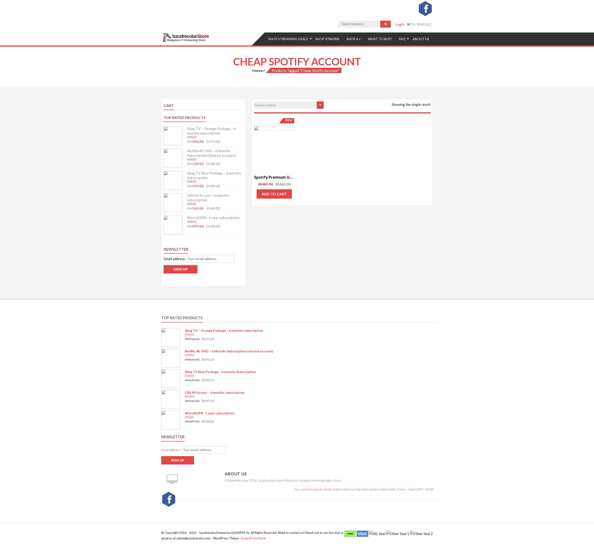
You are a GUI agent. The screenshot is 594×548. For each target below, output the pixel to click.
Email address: (175, 259)
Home (257, 70)
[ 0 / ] (420, 24)
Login (399, 24)
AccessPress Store (253, 538)
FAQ (402, 39)
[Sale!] (274, 146)
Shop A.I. (353, 39)
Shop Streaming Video (288, 39)
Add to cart (274, 194)
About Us (421, 39)
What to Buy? (380, 39)
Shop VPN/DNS (327, 39)
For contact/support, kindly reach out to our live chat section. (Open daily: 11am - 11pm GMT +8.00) (364, 489)
